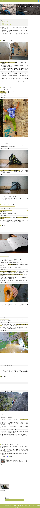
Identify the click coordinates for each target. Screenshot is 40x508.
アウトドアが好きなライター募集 (18, 505)
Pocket (8, 456)
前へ (1, 464)
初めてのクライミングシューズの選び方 (4, 489)
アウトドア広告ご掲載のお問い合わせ (6, 505)
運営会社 (26, 505)
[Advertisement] (14, 473)
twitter (38, 1)
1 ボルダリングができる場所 (4, 21)
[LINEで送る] (10, 456)
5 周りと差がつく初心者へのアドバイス (6, 24)
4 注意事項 (2, 23)
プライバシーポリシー (32, 505)
